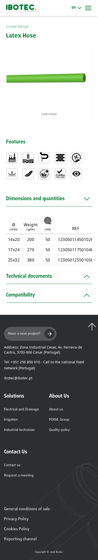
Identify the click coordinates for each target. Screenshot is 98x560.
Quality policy (59, 430)
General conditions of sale (27, 509)
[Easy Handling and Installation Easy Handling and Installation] (76, 158)
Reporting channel (20, 539)
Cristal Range (17, 26)
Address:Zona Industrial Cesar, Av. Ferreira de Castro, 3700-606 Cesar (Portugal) (43, 350)
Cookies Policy (16, 529)
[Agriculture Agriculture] (28, 158)
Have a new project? (24, 333)
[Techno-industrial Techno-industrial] (12, 158)
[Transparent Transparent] (76, 174)
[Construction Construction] (60, 158)
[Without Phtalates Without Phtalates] (44, 174)
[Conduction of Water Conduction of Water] (44, 158)
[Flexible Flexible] (12, 174)
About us (56, 409)
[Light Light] (28, 174)
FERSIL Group (59, 419)
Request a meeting (19, 475)
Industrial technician (19, 430)
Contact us (12, 465)
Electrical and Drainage (21, 409)
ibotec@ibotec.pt (18, 378)
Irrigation (11, 419)
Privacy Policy (16, 519)
